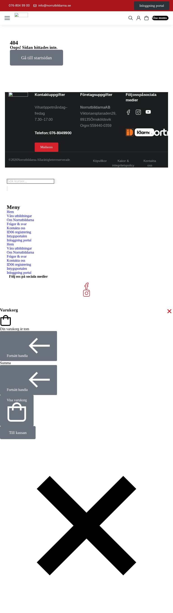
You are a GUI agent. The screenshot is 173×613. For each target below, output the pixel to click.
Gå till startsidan (36, 57)
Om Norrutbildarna (20, 220)
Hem (10, 212)
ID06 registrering (19, 232)
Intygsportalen (17, 236)
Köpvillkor (100, 161)
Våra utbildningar (19, 216)
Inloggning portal (19, 240)
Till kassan (18, 432)
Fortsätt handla (17, 356)
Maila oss (46, 147)
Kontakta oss (149, 163)
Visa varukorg (17, 400)
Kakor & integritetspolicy (123, 163)
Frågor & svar (17, 224)
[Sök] (7, 188)
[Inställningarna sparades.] (146, 18)
